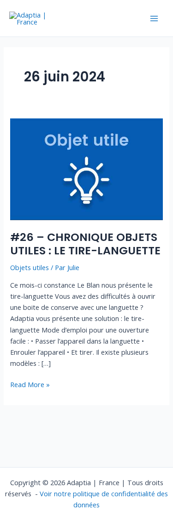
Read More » (30, 384)
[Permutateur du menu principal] (154, 18)
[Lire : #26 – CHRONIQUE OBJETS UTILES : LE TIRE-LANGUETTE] (86, 168)
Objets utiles (29, 267)
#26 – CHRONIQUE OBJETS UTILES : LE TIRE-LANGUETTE (85, 243)
